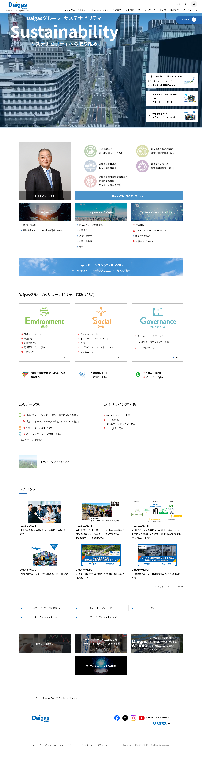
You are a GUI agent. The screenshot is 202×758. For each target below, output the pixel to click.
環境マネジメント (32, 334)
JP (186, 4)
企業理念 (83, 230)
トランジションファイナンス (55, 461)
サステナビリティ (146, 9)
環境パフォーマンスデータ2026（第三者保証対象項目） (53, 415)
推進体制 (140, 225)
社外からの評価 (153, 373)
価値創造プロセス (144, 241)
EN (178, 4)
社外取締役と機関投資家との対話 (153, 342)
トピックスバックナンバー (170, 586)
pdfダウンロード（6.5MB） (161, 80)
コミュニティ (87, 351)
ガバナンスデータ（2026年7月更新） (44, 434)
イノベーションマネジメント (94, 338)
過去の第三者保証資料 (32, 440)
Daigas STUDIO (100, 9)
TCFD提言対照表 (114, 428)
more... (64, 357)
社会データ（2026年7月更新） (40, 428)
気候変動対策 (30, 343)
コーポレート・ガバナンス (150, 336)
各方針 (82, 247)
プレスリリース (190, 9)
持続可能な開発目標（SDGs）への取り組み (48, 375)
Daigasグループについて (76, 9)
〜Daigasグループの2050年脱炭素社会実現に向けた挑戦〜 (101, 267)
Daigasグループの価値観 (91, 225)
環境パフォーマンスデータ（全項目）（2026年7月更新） (54, 421)
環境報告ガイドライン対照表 (120, 424)
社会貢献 (117, 9)
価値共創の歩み (142, 236)
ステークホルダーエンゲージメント (151, 230)
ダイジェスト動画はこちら (162, 84)
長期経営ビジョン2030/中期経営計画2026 (43, 230)
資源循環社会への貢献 (35, 347)
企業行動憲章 (85, 236)
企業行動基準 (85, 241)
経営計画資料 (29, 225)
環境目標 (28, 338)
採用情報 (174, 9)
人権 (82, 343)
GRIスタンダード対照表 (118, 415)
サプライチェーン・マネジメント (96, 347)
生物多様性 (29, 351)
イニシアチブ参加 (154, 377)
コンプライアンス (146, 348)
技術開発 (129, 9)
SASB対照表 (112, 419)
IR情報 (162, 9)
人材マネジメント (89, 334)
